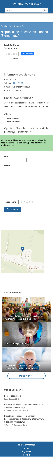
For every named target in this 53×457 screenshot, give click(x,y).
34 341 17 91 (17, 83)
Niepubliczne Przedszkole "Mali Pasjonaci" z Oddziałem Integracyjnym (23, 407)
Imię (6, 156)
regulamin (26, 451)
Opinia (7, 165)
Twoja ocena (10, 202)
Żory (23, 26)
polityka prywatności (26, 445)
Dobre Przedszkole (12, 397)
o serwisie (26, 448)
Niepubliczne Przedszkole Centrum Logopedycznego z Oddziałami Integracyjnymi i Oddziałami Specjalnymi (24, 420)
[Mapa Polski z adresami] (22, 251)
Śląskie (16, 26)
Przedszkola (6, 26)
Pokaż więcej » (26, 375)
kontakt (26, 455)
